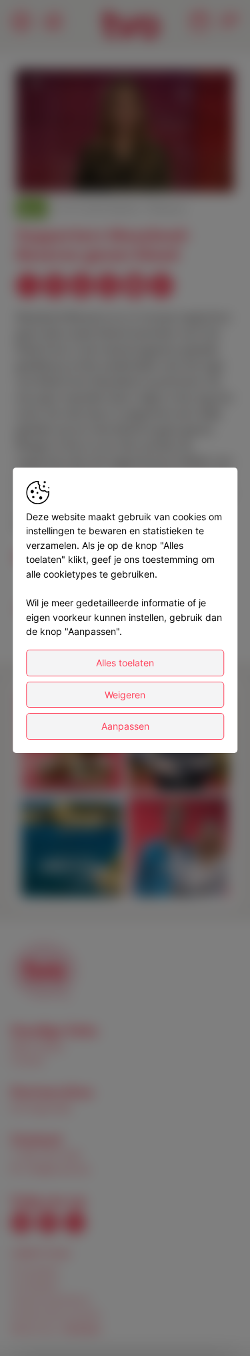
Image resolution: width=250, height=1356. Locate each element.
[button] (127, 132)
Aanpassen (125, 726)
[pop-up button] (191, 170)
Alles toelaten (125, 662)
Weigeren (125, 694)
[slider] (125, 149)
